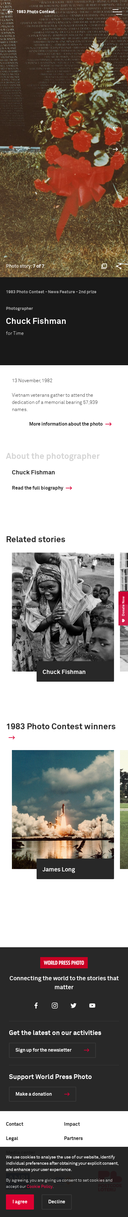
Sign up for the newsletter (43, 1050)
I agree (20, 1201)
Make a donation (33, 1094)
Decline (56, 1201)
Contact (14, 1124)
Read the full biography (37, 488)
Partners (73, 1138)
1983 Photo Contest (35, 12)
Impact (72, 1124)
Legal (12, 1138)
